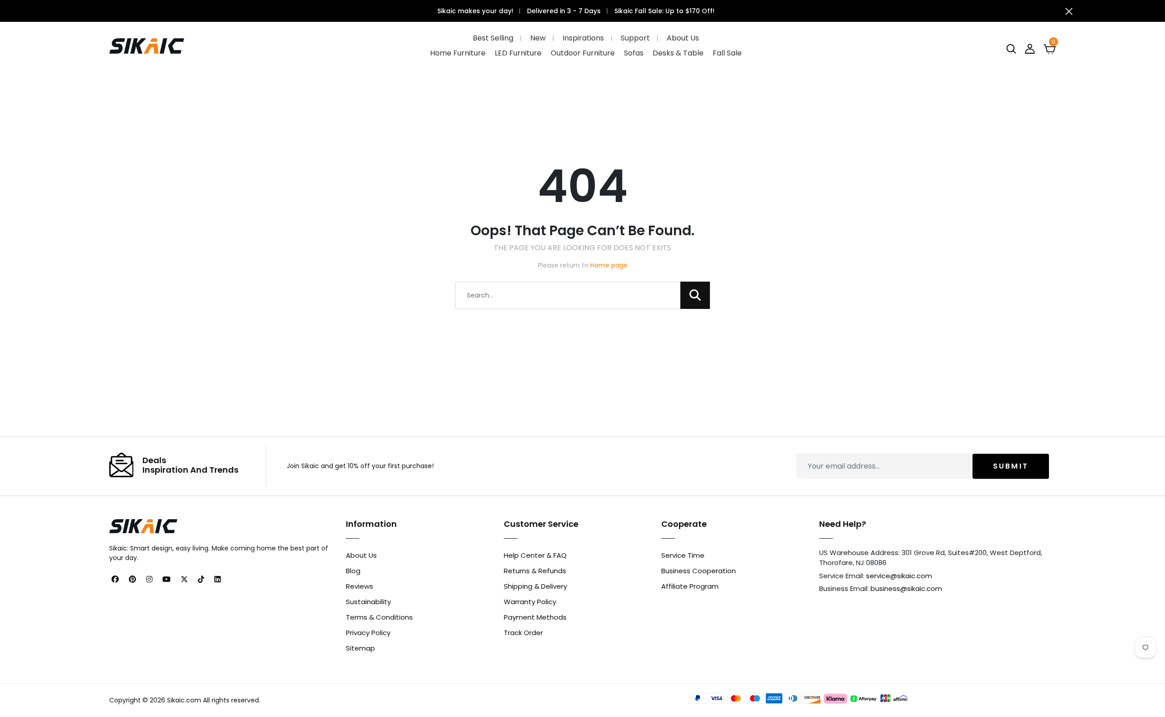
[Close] (742, 241)
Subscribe (668, 384)
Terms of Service (706, 417)
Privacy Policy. (675, 427)
